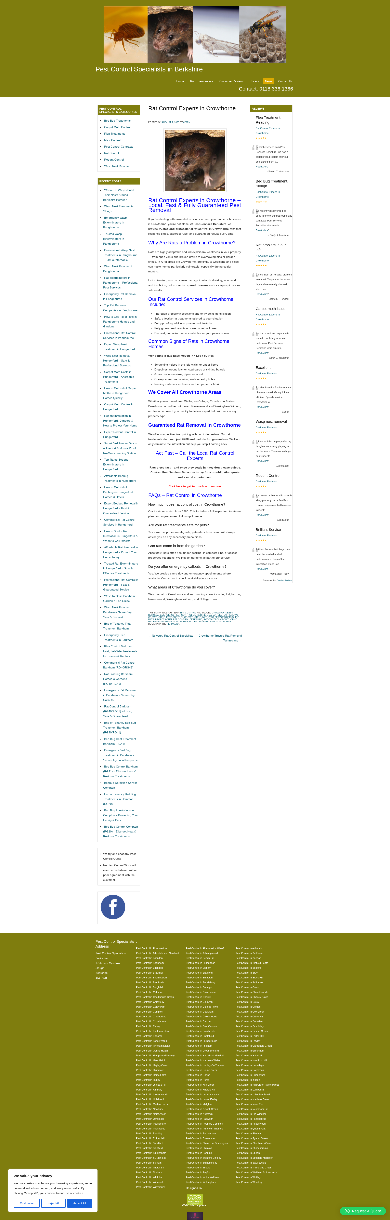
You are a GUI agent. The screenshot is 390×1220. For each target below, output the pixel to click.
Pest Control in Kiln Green (200, 1084)
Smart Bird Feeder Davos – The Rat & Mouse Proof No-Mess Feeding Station (120, 448)
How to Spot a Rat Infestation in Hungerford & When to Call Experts (120, 535)
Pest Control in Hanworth (249, 1055)
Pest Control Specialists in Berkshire (149, 69)
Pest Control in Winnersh (150, 1182)
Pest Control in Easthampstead (153, 1031)
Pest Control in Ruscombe (200, 1138)
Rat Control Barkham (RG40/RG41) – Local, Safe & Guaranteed (117, 711)
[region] (53, 1190)
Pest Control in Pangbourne (251, 1118)
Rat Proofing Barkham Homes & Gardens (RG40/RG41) (118, 678)
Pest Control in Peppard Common (204, 1123)
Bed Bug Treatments (117, 120)
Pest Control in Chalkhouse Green (155, 997)
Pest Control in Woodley (249, 1182)
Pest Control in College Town (202, 1006)
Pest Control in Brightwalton (151, 977)
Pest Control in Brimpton (199, 977)
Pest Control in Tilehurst (149, 1172)
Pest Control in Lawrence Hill (152, 1094)
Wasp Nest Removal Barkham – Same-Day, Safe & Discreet (117, 612)
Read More (262, 166)
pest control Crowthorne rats (186, 617)
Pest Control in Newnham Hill (252, 1109)
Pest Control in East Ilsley (250, 1026)
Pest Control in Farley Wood (151, 1041)
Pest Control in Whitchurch (150, 1177)
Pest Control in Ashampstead (202, 953)
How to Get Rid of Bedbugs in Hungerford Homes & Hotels (118, 492)
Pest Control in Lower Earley (201, 1099)
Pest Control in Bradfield (199, 972)
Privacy (254, 81)
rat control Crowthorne (220, 619)
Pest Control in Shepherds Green (254, 1143)
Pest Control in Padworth (199, 1118)
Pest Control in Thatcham (150, 1167)
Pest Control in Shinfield (149, 1148)
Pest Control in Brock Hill (249, 977)
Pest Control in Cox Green (250, 1011)
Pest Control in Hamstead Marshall (205, 1055)
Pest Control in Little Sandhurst (253, 1094)
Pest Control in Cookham (199, 1011)
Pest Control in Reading (149, 1133)
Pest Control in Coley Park (150, 1006)
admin (186, 122)
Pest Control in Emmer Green (252, 1031)
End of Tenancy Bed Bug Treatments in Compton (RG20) (119, 798)
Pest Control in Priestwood (150, 1128)
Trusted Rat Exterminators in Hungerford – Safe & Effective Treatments (120, 568)
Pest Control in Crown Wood (201, 1016)
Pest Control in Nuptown (199, 1114)
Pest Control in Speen (248, 1153)
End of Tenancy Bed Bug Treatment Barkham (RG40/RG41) (119, 727)
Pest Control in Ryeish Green (252, 1138)
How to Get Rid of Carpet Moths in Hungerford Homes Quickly (119, 393)
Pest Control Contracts (118, 146)
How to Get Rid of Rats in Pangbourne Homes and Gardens (120, 321)
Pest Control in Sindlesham (151, 1153)
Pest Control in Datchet (198, 1021)
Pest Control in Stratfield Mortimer (254, 1157)
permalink (173, 624)
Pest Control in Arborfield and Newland (157, 953)
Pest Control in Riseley (248, 1133)
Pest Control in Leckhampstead (203, 1094)
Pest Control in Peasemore (151, 1123)
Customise (27, 1203)
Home (180, 81)
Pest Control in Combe (248, 1006)
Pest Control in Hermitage (250, 1065)
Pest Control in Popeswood (251, 1123)
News (268, 81)
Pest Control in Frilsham (199, 1045)
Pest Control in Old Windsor (251, 1114)
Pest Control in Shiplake (199, 1148)
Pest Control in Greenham (250, 1050)
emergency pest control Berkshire (183, 615)
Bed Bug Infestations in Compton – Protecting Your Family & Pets (120, 815)
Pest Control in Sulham (148, 1162)
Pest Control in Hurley (148, 1080)
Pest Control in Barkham (249, 953)
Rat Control (111, 153)
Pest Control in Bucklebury (200, 982)
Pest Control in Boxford (248, 967)
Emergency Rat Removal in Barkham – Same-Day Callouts (119, 695)
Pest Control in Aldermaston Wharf (205, 948)
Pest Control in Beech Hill (200, 958)
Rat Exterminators (201, 81)
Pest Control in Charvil (198, 997)
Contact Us (285, 81)
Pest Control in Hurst (197, 1080)
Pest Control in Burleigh (199, 987)
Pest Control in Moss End (249, 1104)
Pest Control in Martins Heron (152, 1104)
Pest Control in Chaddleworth (252, 992)
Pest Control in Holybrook (250, 1070)
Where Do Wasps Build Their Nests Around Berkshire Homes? (118, 194)
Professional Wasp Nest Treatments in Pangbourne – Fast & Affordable (120, 254)
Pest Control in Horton (198, 1075)
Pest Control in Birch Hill (149, 967)
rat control (188, 612)
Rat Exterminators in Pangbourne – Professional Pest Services (120, 282)
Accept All (79, 1203)
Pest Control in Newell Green (202, 1109)
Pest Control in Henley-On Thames (205, 1065)
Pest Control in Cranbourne (151, 1016)
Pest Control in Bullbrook (249, 982)
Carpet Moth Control (117, 127)
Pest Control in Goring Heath (152, 1050)
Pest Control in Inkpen (248, 1080)
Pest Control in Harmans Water (203, 1060)
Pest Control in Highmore (150, 1070)
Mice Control (112, 140)
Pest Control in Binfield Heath (252, 963)
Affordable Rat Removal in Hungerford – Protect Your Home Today (120, 552)
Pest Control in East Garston (201, 1026)
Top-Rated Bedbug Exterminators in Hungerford (115, 464)
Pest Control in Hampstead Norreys (155, 1055)
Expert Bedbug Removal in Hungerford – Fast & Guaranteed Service (121, 508)
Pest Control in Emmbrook (200, 1031)
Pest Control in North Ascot (151, 1114)
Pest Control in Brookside (150, 982)
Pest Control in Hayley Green (152, 1065)
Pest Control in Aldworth (249, 948)
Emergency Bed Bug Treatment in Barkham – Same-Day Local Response (120, 755)
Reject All (53, 1203)
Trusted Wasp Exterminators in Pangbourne (113, 238)
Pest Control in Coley (247, 1002)
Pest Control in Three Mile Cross (253, 1167)
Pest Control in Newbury (149, 1109)
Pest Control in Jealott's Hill (151, 1084)
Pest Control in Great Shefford (202, 1050)
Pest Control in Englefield (200, 1036)
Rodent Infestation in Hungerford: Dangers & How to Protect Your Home (120, 420)
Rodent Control (114, 159)
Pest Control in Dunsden (249, 1021)
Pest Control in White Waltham (202, 1177)
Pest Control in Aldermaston (151, 948)
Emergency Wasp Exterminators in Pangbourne (115, 222)
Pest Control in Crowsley (249, 1016)
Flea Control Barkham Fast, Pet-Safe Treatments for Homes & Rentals (120, 651)
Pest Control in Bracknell (149, 972)
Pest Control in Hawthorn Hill (252, 1060)
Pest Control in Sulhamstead (201, 1162)
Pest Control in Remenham (201, 1133)
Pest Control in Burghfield (150, 987)
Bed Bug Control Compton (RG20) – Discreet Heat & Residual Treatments (120, 831)
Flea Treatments (114, 133)
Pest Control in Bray (247, 972)
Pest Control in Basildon (149, 958)
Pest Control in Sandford (149, 1143)
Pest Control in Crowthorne (151, 1021)
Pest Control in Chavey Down (252, 997)
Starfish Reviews (284, 580)
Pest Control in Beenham (150, 963)
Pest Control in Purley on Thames (204, 1128)
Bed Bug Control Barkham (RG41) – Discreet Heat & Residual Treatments (120, 771)
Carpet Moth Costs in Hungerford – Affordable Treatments (118, 376)
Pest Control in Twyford (198, 1172)
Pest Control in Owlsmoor (150, 1118)
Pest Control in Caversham (201, 992)
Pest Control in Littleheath (150, 1099)
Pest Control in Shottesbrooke (252, 1148)
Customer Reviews (231, 81)
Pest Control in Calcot (248, 987)
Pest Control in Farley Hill (250, 1036)
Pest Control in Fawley (248, 1041)
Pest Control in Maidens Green (253, 1099)
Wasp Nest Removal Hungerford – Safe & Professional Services (117, 360)
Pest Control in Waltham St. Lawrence (256, 1172)
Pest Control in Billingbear (200, 963)
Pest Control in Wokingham (201, 1182)
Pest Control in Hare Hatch (151, 1060)
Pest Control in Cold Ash (199, 1002)
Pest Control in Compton (149, 1011)
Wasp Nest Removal (117, 166)
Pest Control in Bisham (198, 967)
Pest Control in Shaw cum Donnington (207, 1143)
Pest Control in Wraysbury (150, 1187)
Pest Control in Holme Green (202, 1070)
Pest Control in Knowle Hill (200, 1089)
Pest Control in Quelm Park (250, 1128)
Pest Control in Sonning (199, 1153)
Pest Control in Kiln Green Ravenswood (258, 1084)
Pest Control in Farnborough (201, 1041)
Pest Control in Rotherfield (150, 1138)
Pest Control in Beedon (248, 958)
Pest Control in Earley (148, 1026)
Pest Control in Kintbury (149, 1089)
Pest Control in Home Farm (151, 1075)
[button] (363, 1211)
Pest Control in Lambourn (250, 1089)
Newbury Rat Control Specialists (170, 635)
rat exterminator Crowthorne (168, 621)
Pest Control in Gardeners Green (254, 1045)
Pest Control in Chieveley (150, 1002)
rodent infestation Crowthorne (210, 621)
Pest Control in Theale (198, 1167)
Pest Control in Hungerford (250, 1075)
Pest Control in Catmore (149, 992)
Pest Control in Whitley (248, 1177)
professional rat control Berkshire (178, 619)
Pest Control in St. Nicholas (151, 1157)
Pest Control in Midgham (199, 1104)
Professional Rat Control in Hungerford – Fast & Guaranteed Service (121, 584)
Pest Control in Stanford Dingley (203, 1157)
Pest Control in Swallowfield (251, 1162)
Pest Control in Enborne (149, 1036)
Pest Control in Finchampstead (153, 1045)
